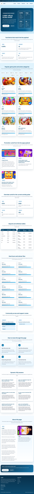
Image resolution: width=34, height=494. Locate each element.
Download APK (5, 25)
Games (15, 3)
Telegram (31, 3)
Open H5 (12, 25)
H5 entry (3, 326)
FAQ (27, 3)
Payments (23, 3)
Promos (18, 3)
